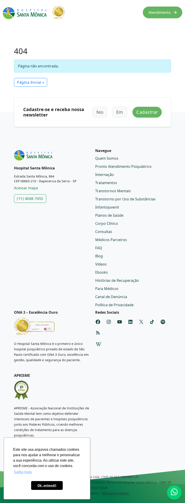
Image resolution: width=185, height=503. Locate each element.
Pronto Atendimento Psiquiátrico (123, 166)
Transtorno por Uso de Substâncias (125, 199)
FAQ (98, 247)
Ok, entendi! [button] (46, 485)
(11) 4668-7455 (30, 198)
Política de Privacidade (114, 304)
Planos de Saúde (109, 215)
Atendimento (160, 12)
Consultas (103, 231)
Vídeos (101, 264)
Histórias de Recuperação (117, 280)
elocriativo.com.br (115, 493)
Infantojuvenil (107, 207)
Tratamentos (106, 182)
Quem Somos (106, 158)
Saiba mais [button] (23, 472)
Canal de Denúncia (111, 296)
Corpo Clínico (106, 223)
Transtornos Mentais (113, 190)
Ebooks (101, 272)
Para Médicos (106, 288)
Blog (99, 256)
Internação (104, 174)
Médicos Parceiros (111, 239)
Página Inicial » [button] (30, 82)
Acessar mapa (26, 187)
